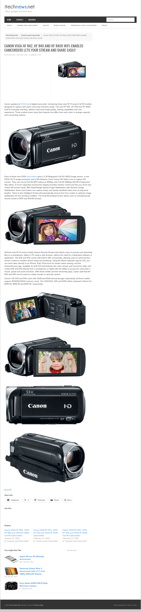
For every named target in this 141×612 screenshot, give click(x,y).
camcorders (31, 176)
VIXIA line (25, 104)
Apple (9, 25)
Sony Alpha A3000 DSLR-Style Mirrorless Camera (34, 584)
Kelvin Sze (11, 55)
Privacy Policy (38, 605)
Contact (19, 19)
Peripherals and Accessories (84, 25)
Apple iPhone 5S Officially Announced (32, 557)
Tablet (104, 25)
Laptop (46, 25)
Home (9, 19)
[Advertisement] (86, 8)
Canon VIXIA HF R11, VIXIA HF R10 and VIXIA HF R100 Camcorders (45, 533)
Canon (8, 490)
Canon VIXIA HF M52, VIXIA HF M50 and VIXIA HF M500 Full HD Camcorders (16, 533)
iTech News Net (12, 35)
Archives (32, 19)
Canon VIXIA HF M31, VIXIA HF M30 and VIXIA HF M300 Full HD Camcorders (75, 533)
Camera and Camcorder (27, 25)
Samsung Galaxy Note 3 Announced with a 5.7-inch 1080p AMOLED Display (32, 571)
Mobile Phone (58, 26)
